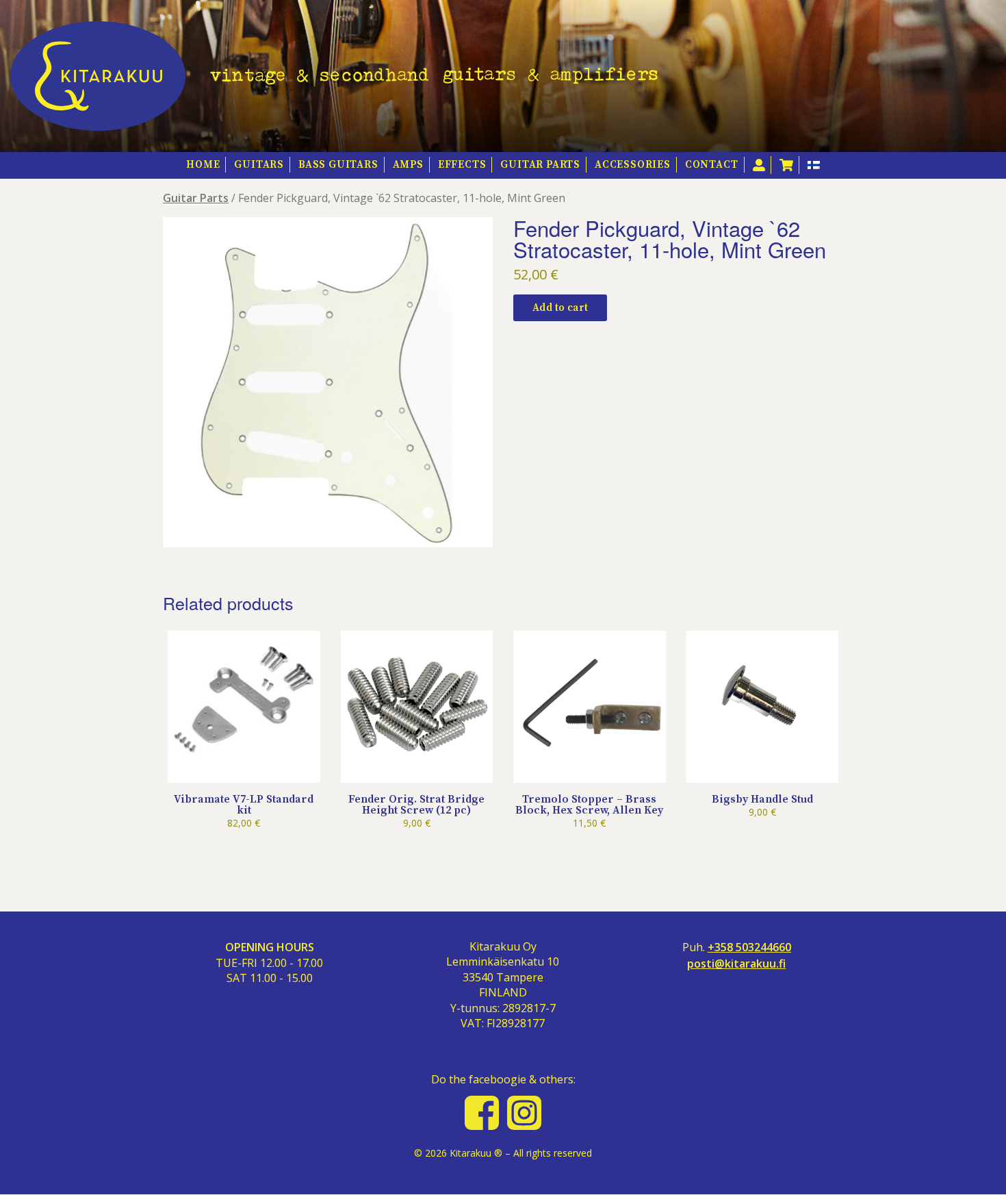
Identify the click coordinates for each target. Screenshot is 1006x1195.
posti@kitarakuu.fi (736, 964)
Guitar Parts (540, 164)
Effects (462, 164)
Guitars (259, 164)
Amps (408, 164)
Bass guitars (338, 164)
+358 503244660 (749, 947)
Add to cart (560, 307)
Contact (711, 164)
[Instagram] (524, 1113)
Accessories (633, 164)
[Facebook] (482, 1113)
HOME (203, 164)
